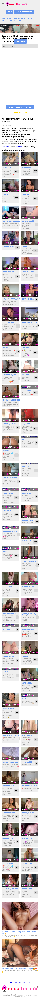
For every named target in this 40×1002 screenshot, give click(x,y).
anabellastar (8, 247)
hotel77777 (27, 167)
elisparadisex (8, 813)
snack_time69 (9, 424)
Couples (17, 19)
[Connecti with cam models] (16, 4)
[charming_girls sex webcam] (10, 366)
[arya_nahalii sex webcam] (10, 700)
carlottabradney (11, 762)
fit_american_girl (11, 299)
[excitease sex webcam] (30, 387)
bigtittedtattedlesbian (13, 221)
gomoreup (26, 541)
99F (16, 198)
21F (36, 470)
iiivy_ (24, 439)
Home (4, 19)
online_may (27, 838)
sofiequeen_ (27, 683)
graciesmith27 (9, 613)
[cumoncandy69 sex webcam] (10, 469)
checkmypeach (9, 531)
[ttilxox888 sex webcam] (30, 753)
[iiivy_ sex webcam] (30, 437)
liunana (25, 656)
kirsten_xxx (28, 299)
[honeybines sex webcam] (30, 880)
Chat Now (20, 41)
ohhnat (25, 699)
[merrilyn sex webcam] (10, 159)
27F (16, 515)
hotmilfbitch (8, 272)
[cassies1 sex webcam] (10, 548)
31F (17, 713)
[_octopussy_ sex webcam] (10, 314)
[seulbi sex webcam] (10, 669)
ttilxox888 (27, 762)
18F (17, 842)
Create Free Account (24, 12)
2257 (23, 997)
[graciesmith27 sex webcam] (10, 605)
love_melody (28, 272)
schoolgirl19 (28, 221)
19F (18, 351)
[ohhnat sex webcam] (30, 695)
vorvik (5, 451)
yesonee (25, 375)
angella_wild (9, 838)
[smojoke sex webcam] (10, 507)
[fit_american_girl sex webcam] (10, 290)
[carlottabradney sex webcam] (10, 753)
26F (35, 392)
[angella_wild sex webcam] (10, 829)
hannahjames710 (29, 322)
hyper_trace (28, 813)
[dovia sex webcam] (10, 339)
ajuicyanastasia (10, 735)
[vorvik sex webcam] (10, 442)
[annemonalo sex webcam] (30, 578)
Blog (19, 21)
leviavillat (27, 863)
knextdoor (27, 493)
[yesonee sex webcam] (30, 366)
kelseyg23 (7, 586)
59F (35, 687)
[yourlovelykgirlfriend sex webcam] (30, 777)
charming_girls (10, 375)
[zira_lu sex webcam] (30, 464)
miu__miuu (27, 735)
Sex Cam (26, 982)
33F (17, 247)
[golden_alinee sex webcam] (30, 511)
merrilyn (6, 167)
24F (35, 171)
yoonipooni (7, 493)
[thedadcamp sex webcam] (10, 777)
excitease (26, 390)
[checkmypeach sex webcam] (10, 527)
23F (35, 352)
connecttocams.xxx (24, 995)
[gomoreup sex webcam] (30, 532)
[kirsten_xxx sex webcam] (30, 290)
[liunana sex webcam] (30, 647)
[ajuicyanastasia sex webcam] (10, 727)
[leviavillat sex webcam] (30, 855)
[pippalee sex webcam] (30, 185)
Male (30, 19)
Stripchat (12, 21)
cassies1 (6, 552)
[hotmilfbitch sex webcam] (10, 263)
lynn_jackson (29, 561)
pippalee (25, 194)
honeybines (27, 889)
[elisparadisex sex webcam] (10, 804)
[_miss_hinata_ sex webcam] (30, 605)
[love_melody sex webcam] (30, 263)
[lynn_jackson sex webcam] (30, 552)
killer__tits (27, 246)
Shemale (24, 19)
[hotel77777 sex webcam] (30, 159)
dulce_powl (8, 656)
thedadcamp (8, 786)
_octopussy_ (9, 322)
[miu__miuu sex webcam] (30, 727)
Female (9, 19)
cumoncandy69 (9, 477)
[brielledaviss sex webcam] (30, 626)
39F (16, 790)
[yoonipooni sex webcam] (10, 490)
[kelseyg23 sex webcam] (10, 578)
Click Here (5, 147)
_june (5, 194)
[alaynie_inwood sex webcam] (10, 880)
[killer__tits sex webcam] (30, 238)
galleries (18, 147)
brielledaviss (28, 629)
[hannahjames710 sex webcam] (30, 314)
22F (16, 172)
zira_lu (25, 466)
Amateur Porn (15, 982)
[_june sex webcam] (10, 185)
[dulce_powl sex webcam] (10, 647)
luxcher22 (7, 629)
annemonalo (28, 586)
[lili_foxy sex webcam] (30, 415)
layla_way (7, 863)
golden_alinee (28, 520)
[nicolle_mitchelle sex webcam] (10, 391)
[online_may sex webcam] (30, 829)
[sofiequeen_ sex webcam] (30, 674)
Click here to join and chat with (20, 107)
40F (17, 276)
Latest (4, 21)
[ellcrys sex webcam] (30, 339)
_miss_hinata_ (29, 613)
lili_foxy (26, 424)
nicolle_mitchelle (11, 400)
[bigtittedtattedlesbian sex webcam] (10, 212)
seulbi (5, 672)
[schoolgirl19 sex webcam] (30, 212)
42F (19, 481)
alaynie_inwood (10, 889)
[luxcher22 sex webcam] (10, 626)
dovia (5, 348)
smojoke (6, 510)
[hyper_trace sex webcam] (30, 804)
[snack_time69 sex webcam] (10, 415)
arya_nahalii (8, 708)
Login (9, 12)
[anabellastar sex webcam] (10, 238)
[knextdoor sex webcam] (30, 490)
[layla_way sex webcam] (10, 855)
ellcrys (25, 348)
